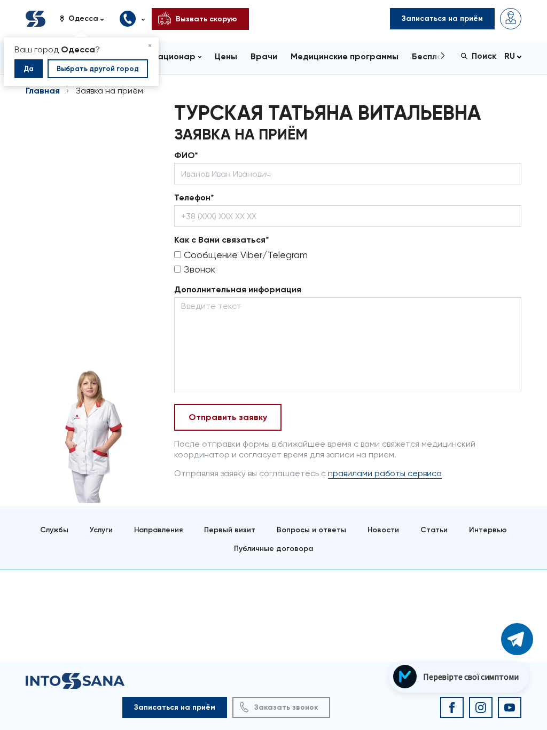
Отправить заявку (228, 417)
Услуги (101, 529)
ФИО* (186, 155)
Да (29, 69)
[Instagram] (481, 707)
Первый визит (229, 529)
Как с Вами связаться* (221, 240)
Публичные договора (273, 548)
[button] (85, 18)
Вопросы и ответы (311, 529)
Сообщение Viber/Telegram (244, 254)
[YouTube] (509, 707)
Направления (158, 529)
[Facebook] (452, 707)
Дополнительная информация (237, 289)
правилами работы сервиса (385, 473)
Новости (383, 529)
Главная (43, 91)
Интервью (488, 529)
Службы (54, 529)
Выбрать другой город (98, 69)
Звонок (198, 269)
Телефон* (194, 197)
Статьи (434, 529)
